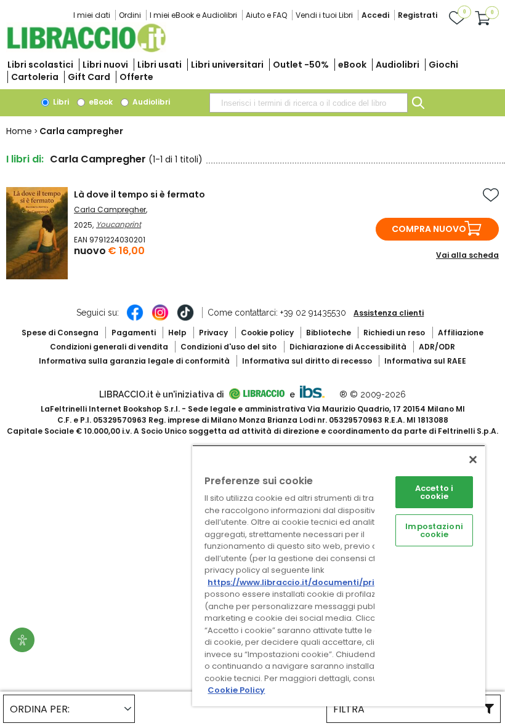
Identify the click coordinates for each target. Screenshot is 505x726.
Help (177, 332)
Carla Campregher (110, 209)
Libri (60, 102)
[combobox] (308, 103)
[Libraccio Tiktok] (185, 318)
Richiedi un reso (394, 332)
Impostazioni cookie (434, 530)
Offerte (136, 77)
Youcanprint (118, 224)
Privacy (213, 332)
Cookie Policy (236, 690)
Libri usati (159, 64)
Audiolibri (397, 64)
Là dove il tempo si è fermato (139, 194)
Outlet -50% (301, 64)
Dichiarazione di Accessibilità (347, 346)
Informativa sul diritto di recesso (307, 361)
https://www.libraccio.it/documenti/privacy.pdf (310, 582)
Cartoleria (35, 77)
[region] (338, 575)
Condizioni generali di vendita (109, 346)
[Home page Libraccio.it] (86, 49)
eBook (352, 64)
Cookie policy (267, 332)
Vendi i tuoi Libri (324, 15)
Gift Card (89, 77)
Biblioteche (328, 332)
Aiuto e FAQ (266, 15)
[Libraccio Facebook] (134, 318)
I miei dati (91, 15)
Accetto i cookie (434, 492)
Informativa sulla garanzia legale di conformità (134, 361)
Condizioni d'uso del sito (228, 346)
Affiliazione (460, 332)
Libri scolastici (40, 64)
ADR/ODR (437, 346)
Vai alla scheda (467, 255)
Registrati (417, 15)
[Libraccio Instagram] (160, 318)
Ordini (130, 15)
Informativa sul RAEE (425, 361)
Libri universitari (227, 64)
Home (19, 131)
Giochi (443, 64)
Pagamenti (133, 332)
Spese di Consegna (60, 332)
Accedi (375, 15)
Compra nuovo (429, 229)
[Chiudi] (473, 459)
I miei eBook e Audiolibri (193, 15)
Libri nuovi (105, 64)
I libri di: (25, 159)
